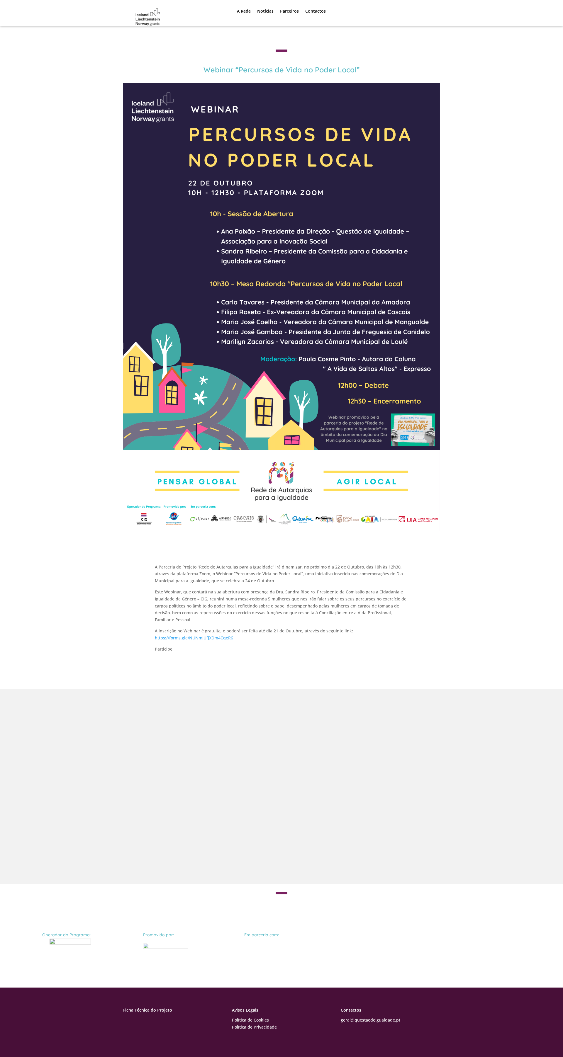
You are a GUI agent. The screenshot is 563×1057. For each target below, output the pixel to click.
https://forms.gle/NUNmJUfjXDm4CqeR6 (194, 638)
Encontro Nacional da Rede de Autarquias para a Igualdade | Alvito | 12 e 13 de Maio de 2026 (255, 731)
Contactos (315, 11)
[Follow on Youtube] (139, 1021)
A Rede (244, 11)
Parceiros (289, 11)
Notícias (265, 11)
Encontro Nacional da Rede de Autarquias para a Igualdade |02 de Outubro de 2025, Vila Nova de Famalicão (278, 780)
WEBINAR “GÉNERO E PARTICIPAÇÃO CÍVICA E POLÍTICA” (206, 829)
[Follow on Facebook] (128, 1021)
